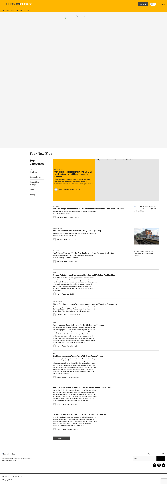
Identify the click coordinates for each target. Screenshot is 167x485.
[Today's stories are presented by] (83, 82)
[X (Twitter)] (159, 465)
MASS (12, 10)
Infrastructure (58, 169)
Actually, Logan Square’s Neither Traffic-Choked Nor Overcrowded (80, 325)
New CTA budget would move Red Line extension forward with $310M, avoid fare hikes (88, 209)
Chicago (55, 272)
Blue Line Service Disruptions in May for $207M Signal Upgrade (79, 231)
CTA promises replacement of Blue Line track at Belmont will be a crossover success (73, 174)
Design (54, 353)
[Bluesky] (163, 465)
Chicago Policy (35, 177)
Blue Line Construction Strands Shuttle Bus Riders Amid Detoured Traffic (83, 387)
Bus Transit (56, 206)
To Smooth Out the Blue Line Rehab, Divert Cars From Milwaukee (79, 414)
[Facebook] (154, 465)
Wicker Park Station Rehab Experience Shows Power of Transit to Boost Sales (85, 304)
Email (135, 458)
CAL (28, 10)
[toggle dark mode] (153, 4)
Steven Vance (61, 294)
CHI (21, 10)
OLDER (60, 438)
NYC (7, 10)
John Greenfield (63, 189)
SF (24, 10)
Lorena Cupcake (62, 377)
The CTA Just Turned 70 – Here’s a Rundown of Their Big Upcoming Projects (84, 253)
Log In (142, 4)
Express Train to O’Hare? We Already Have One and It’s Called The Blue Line (84, 275)
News (32, 190)
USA (3, 10)
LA (17, 10)
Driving (32, 195)
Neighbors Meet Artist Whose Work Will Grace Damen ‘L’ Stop (78, 356)
